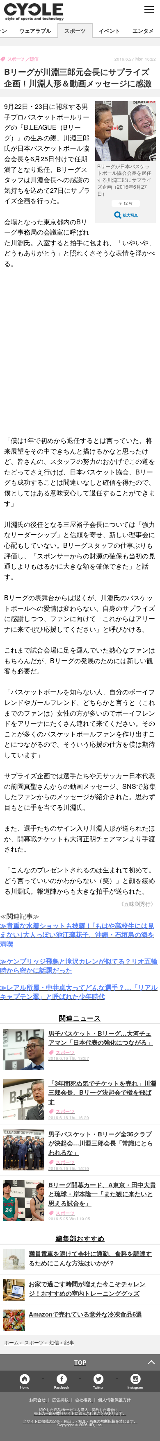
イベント (109, 30)
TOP (80, 1362)
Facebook (61, 1387)
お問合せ (37, 1400)
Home (24, 1387)
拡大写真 (130, 215)
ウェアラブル (35, 30)
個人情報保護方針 (114, 1400)
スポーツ (75, 30)
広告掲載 (60, 1400)
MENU (148, 9)
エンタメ (143, 30)
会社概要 (83, 1400)
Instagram (135, 1387)
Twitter (98, 1387)
